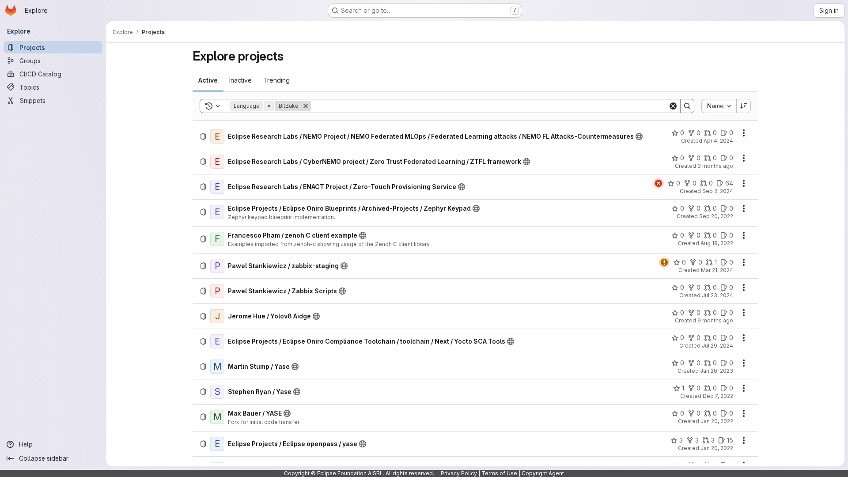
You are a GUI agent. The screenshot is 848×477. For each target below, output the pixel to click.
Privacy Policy (459, 473)
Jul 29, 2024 (717, 345)
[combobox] (718, 106)
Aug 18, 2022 (716, 243)
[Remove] (305, 106)
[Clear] (673, 106)
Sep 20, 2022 (716, 216)
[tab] (208, 80)
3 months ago (715, 166)
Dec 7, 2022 (718, 396)
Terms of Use (499, 473)
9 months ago (715, 320)
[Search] (687, 106)
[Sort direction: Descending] (744, 106)
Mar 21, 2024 (717, 270)
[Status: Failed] (658, 183)
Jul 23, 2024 (717, 295)
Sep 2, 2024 (717, 191)
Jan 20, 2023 (716, 370)
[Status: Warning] (664, 262)
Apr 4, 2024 (718, 140)
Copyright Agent (543, 473)
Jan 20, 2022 (716, 421)
